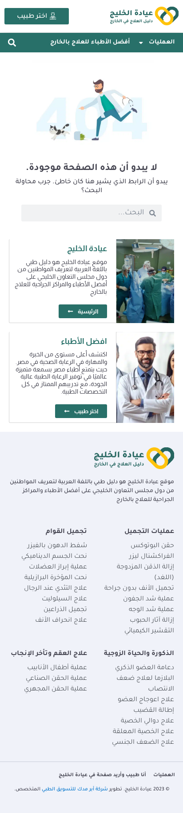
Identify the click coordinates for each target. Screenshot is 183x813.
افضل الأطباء (84, 341)
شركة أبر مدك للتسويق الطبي (75, 789)
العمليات (162, 42)
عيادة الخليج (87, 248)
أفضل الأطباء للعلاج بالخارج (90, 42)
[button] (11, 43)
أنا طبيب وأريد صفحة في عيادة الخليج (102, 775)
